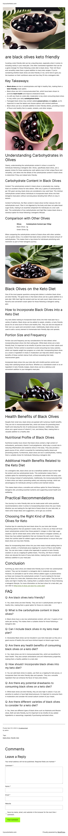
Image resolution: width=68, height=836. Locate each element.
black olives (6, 738)
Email (7, 795)
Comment (9, 765)
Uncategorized (23, 728)
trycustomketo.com (9, 3)
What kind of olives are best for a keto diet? (29, 586)
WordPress (61, 832)
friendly (13, 738)
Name (8, 786)
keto (17, 738)
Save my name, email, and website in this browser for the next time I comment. (31, 813)
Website (8, 803)
